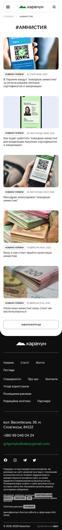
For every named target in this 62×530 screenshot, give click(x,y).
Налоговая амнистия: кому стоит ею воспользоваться (27, 310)
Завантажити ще (31, 325)
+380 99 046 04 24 (18, 435)
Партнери (43, 401)
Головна (8, 17)
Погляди (8, 370)
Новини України (14, 74)
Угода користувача (16, 386)
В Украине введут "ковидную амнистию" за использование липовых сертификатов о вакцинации (30, 83)
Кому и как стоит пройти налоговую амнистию (27, 254)
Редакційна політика (16, 401)
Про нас (33, 379)
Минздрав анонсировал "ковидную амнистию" (26, 199)
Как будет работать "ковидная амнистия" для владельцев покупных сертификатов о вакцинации (30, 141)
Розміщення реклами (17, 393)
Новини (8, 362)
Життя (40, 362)
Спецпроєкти (12, 379)
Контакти (51, 379)
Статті (25, 362)
